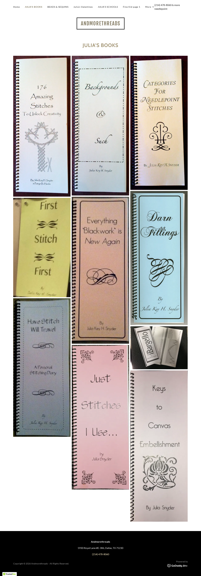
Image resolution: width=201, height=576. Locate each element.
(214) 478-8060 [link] (162, 4)
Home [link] (16, 6)
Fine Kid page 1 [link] (131, 6)
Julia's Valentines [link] (83, 6)
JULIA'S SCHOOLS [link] (108, 6)
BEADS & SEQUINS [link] (57, 6)
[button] (149, 7)
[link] (100, 24)
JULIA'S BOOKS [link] (33, 6)
